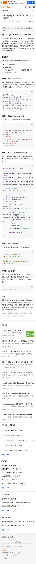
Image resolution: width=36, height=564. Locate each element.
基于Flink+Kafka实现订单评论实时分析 (12, 525)
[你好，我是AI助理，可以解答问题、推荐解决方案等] (26, 7)
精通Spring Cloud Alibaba (8, 465)
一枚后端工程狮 (5, 367)
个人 (33, 11)
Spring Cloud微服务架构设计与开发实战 (13, 483)
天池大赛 (13, 546)
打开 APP (30, 2)
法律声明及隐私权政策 (7, 553)
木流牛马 (3, 346)
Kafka (30, 313)
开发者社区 (7, 546)
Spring (15, 316)
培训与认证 (19, 546)
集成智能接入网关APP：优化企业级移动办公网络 (15, 502)
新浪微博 (10, 537)
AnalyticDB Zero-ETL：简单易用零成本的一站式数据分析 (17, 521)
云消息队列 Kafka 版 (13, 313)
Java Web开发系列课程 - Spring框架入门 (13, 472)
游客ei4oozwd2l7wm (6, 357)
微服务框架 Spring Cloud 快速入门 (11, 469)
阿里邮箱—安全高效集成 (8, 499)
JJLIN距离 (4, 399)
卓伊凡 (3, 420)
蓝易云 (3, 378)
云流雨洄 (3, 388)
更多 (2, 488)
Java (9, 316)
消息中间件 (23, 313)
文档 (3, 546)
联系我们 (18, 542)
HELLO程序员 (4, 335)
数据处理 (21, 316)
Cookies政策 (17, 553)
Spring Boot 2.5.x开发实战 (9, 479)
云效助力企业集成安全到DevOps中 (11, 506)
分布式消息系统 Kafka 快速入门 (10, 476)
